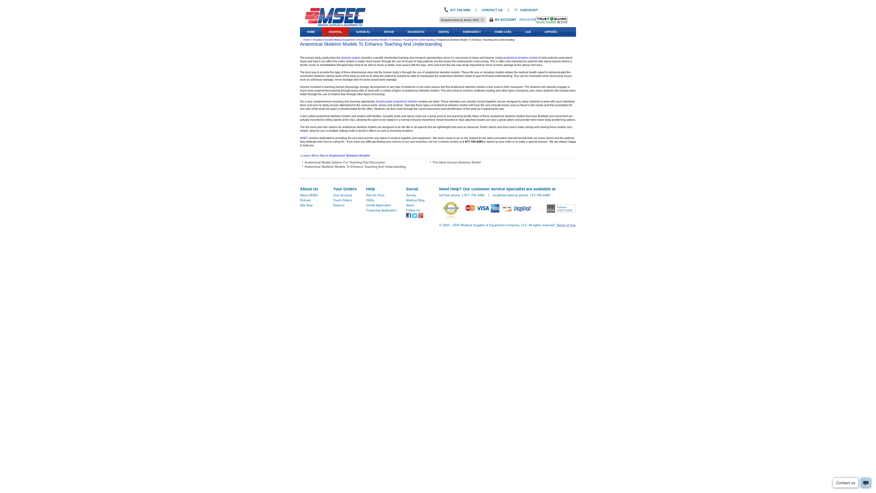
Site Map (306, 205)
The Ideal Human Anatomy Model (456, 162)
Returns (338, 205)
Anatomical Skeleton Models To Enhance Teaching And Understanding (355, 166)
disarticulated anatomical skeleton (397, 101)
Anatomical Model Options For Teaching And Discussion (345, 162)
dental (443, 32)
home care (503, 32)
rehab (389, 32)
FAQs (370, 200)
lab (528, 32)
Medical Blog (415, 200)
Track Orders (342, 200)
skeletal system (350, 57)
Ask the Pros (375, 195)
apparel (551, 32)
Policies (305, 200)
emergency (472, 32)
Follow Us (413, 210)
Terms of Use (566, 225)
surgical (363, 32)
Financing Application (381, 210)
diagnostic (416, 32)
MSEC (304, 138)
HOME (311, 32)
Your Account (342, 195)
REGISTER (527, 19)
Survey (411, 195)
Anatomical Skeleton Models (349, 155)
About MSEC (309, 195)
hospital (335, 32)
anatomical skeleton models (520, 57)
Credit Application (378, 205)
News (410, 205)
